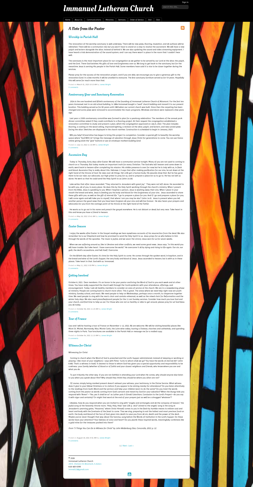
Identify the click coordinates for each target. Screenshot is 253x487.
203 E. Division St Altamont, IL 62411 (85, 464)
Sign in (185, 2)
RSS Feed (182, 28)
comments (73, 87)
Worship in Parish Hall (83, 37)
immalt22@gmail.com (79, 469)
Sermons (122, 20)
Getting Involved (78, 275)
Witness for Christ (80, 345)
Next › (125, 445)
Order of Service (137, 20)
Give (158, 20)
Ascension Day (78, 155)
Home (67, 20)
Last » (130, 445)
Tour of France (77, 319)
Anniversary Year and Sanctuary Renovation (98, 94)
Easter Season (77, 226)
